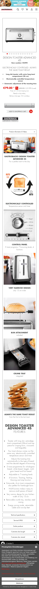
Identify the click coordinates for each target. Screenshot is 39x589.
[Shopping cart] (27, 9)
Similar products (18, 526)
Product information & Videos (18, 132)
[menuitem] (18, 9)
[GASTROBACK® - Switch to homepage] (7, 9)
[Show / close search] (18, 9)
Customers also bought (18, 532)
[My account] (32, 9)
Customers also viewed (18, 537)
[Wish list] (22, 9)
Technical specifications (18, 515)
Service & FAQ (18, 520)
